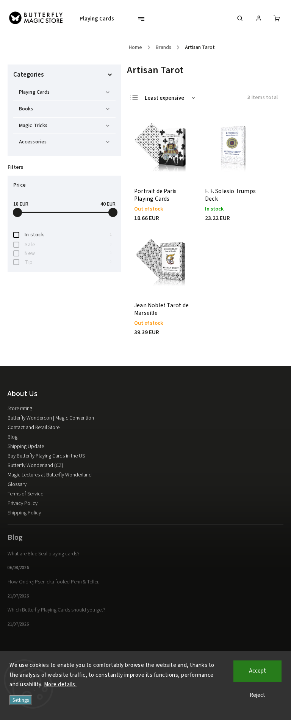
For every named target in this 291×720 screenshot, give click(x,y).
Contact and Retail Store (33, 427)
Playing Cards (34, 92)
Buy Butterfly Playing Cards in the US (46, 456)
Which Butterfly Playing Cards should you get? (56, 610)
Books (26, 109)
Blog (12, 437)
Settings (21, 700)
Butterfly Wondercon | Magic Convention (51, 418)
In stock (68, 235)
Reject (257, 695)
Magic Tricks (33, 125)
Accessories (33, 142)
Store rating (20, 408)
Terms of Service (25, 494)
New (68, 253)
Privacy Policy (23, 503)
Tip (68, 262)
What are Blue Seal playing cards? (44, 554)
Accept (257, 671)
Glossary (17, 484)
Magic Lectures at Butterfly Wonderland (50, 475)
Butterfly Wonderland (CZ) (35, 465)
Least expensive (164, 98)
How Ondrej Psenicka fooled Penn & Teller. (53, 582)
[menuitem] (101, 19)
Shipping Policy (24, 513)
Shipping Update (26, 446)
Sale (68, 244)
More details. (60, 685)
